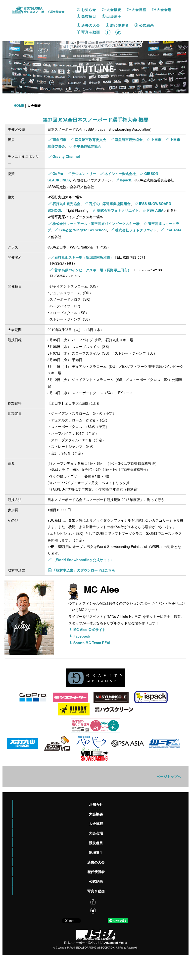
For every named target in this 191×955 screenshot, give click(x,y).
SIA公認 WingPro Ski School (83, 229)
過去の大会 (90, 25)
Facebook (81, 636)
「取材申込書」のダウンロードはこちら (83, 570)
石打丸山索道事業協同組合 (110, 203)
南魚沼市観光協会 (129, 139)
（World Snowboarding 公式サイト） (83, 559)
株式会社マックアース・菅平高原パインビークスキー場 (96, 223)
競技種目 (88, 16)
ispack (125, 179)
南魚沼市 (59, 139)
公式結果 (146, 25)
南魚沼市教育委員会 (90, 139)
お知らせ (88, 9)
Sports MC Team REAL (92, 642)
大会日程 (139, 9)
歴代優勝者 (119, 25)
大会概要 (113, 9)
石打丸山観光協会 (66, 203)
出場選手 (113, 16)
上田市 (156, 139)
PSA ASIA (155, 210)
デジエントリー (84, 173)
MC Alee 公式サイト (89, 629)
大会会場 (164, 9)
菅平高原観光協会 (87, 146)
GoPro (57, 173)
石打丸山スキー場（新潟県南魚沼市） (84, 257)
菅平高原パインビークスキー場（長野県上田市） (92, 269)
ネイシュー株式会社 (120, 173)
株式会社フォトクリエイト (118, 210)
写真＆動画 (90, 31)
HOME (19, 105)
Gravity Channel (66, 156)
